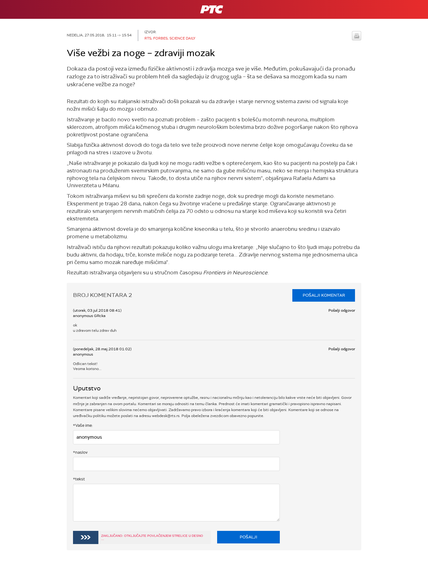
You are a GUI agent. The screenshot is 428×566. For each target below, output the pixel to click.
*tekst (79, 479)
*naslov (80, 452)
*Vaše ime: (83, 425)
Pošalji (248, 537)
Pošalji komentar (324, 295)
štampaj (356, 35)
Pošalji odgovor (341, 310)
